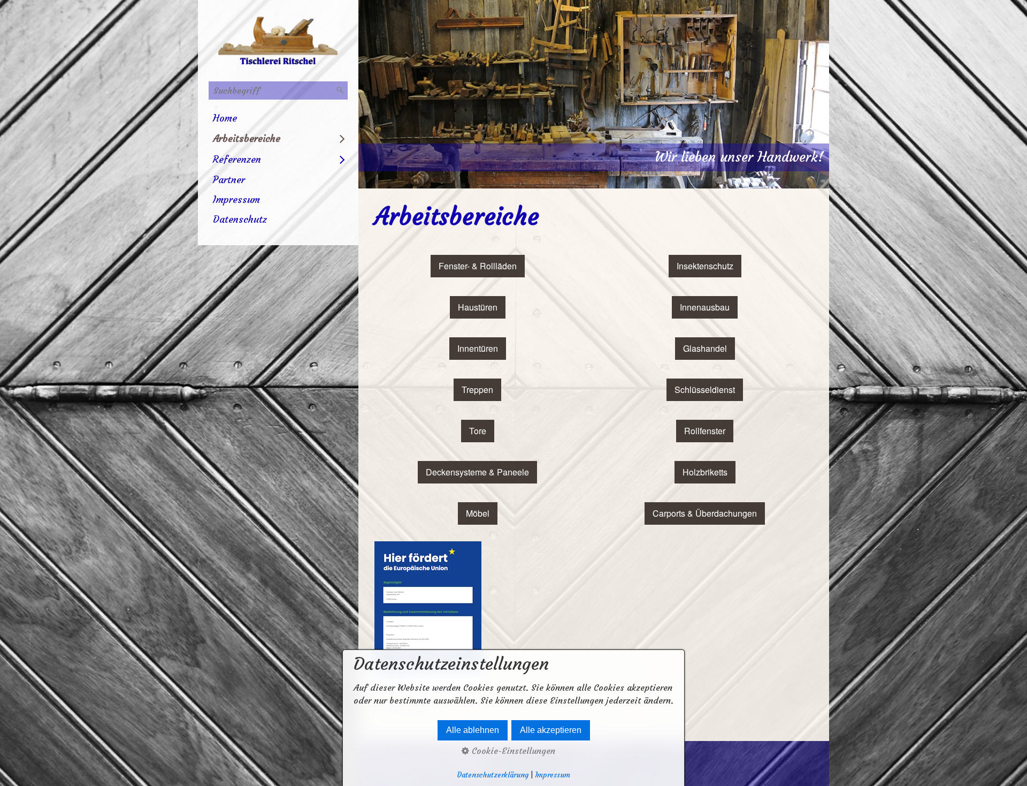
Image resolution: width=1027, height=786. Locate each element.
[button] (478, 266)
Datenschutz (240, 219)
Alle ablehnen (472, 730)
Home (225, 118)
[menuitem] (278, 118)
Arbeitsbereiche (246, 138)
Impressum (236, 199)
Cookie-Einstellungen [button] (512, 750)
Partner (229, 179)
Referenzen (237, 159)
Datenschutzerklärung (492, 775)
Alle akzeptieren (550, 730)
